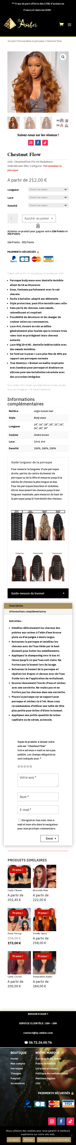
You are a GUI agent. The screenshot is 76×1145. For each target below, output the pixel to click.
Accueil (11, 41)
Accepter (13, 1139)
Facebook (44, 389)
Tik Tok (32, 389)
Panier (14, 1058)
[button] (63, 57)
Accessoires (18, 1083)
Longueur (13, 189)
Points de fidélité (45, 1063)
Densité (12, 205)
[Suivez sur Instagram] (31, 143)
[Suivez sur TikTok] (45, 143)
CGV (38, 1083)
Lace (10, 197)
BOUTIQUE (19, 1053)
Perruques (17, 1068)
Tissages (16, 1073)
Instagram (22, 389)
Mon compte (18, 1063)
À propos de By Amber (48, 1058)
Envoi (49, 838)
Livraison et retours (47, 1068)
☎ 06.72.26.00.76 (38, 1042)
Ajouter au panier (36, 218)
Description (16, 605)
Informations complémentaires (27, 611)
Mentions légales (45, 1078)
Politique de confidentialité (52, 1073)
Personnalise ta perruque (30, 41)
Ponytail (15, 1078)
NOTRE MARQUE (48, 1053)
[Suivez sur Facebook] (38, 143)
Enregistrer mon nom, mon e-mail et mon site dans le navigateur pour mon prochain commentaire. (37, 824)
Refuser (28, 1139)
